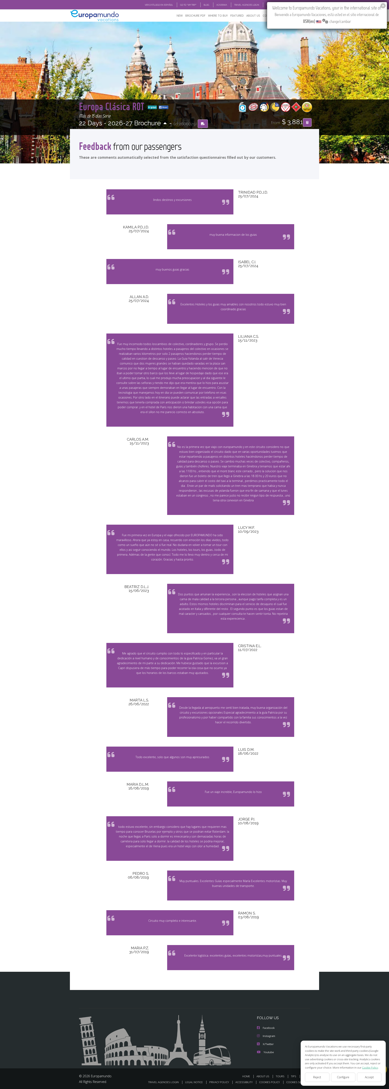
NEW (180, 15)
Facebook (269, 1028)
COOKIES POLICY (269, 1082)
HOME (246, 1076)
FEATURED (237, 15)
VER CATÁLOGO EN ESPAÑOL (159, 4)
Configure (343, 1077)
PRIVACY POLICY (219, 1082)
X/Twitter (268, 1044)
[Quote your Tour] (307, 122)
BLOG (206, 4)
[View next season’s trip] (165, 124)
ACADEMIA (221, 4)
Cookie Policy (370, 1067)
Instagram (269, 1036)
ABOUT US (253, 15)
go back (153, 107)
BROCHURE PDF (195, 15)
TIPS (293, 1076)
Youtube (269, 1052)
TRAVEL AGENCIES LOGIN (246, 4)
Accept (369, 1077)
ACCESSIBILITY (244, 1082)
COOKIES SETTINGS (298, 1082)
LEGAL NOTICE (194, 1082)
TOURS (280, 1076)
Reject (317, 1077)
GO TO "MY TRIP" (188, 4)
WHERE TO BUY (218, 15)
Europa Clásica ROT (112, 106)
